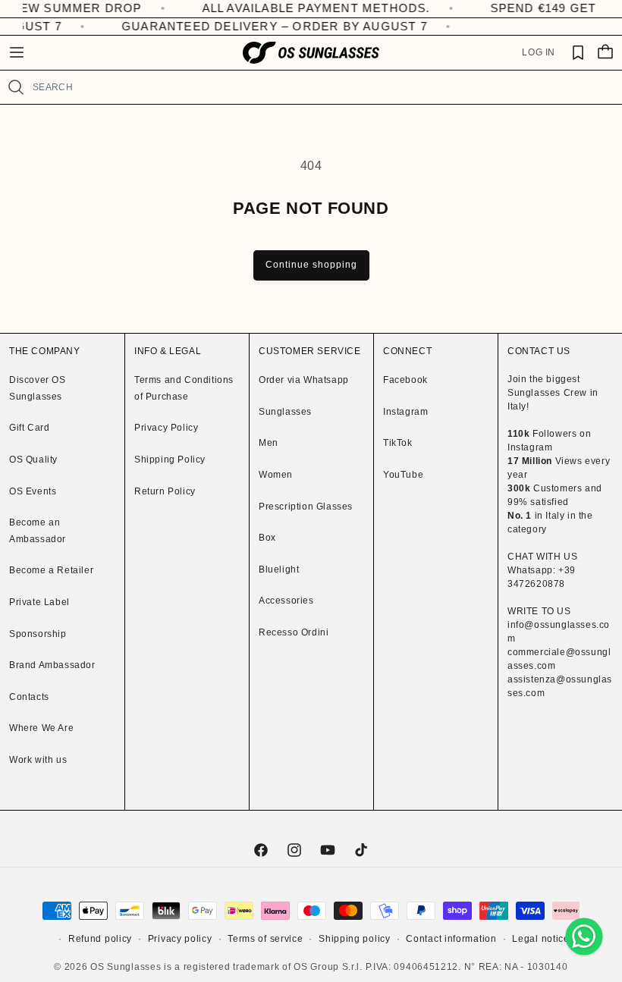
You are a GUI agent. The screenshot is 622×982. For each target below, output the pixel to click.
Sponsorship (38, 634)
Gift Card (29, 427)
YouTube (403, 474)
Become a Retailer (51, 570)
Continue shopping (311, 264)
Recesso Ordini (293, 632)
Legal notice (540, 938)
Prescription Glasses (306, 506)
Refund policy (100, 938)
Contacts (29, 697)
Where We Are (41, 728)
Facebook (405, 380)
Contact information (451, 938)
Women (276, 474)
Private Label (39, 602)
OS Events (32, 491)
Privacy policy (180, 938)
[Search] (16, 87)
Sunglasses (285, 411)
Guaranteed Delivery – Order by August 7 (269, 26)
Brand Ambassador (52, 665)
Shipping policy (355, 938)
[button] (16, 52)
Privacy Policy (166, 427)
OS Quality (33, 459)
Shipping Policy (170, 459)
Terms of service (265, 938)
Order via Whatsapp (304, 380)
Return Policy (165, 491)
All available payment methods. (300, 8)
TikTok (398, 443)
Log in (538, 52)
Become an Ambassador (37, 530)
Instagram (405, 411)
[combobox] (321, 87)
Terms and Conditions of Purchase (184, 388)
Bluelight (279, 569)
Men (268, 443)
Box (267, 537)
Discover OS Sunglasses (37, 388)
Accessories (286, 600)
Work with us (38, 760)
